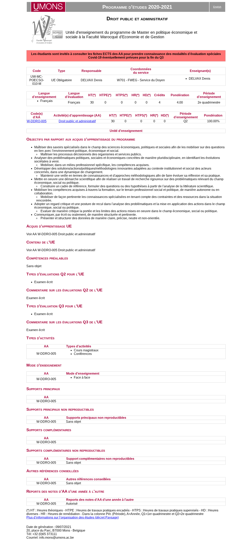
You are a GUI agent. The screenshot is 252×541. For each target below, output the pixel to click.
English (217, 7)
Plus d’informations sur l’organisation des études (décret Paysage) (72, 517)
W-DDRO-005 (36, 121)
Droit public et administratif (77, 121)
